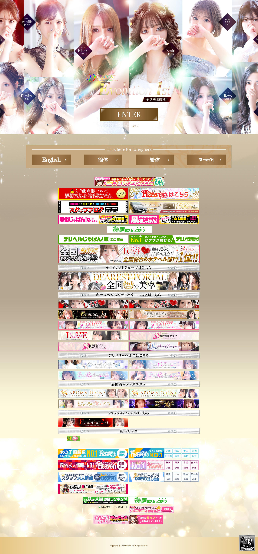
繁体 (155, 159)
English (51, 159)
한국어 (206, 159)
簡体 (103, 159)
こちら (135, 126)
